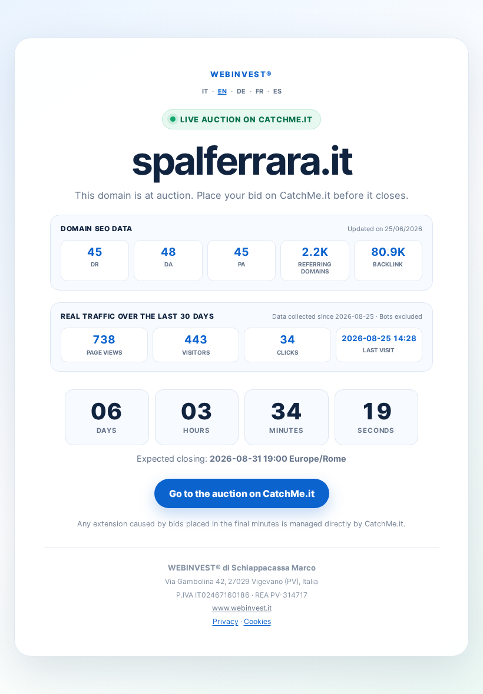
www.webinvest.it (242, 607)
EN (222, 91)
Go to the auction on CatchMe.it (242, 493)
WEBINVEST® (241, 74)
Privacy (226, 621)
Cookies (257, 621)
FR (259, 91)
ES (277, 91)
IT (205, 91)
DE (241, 91)
